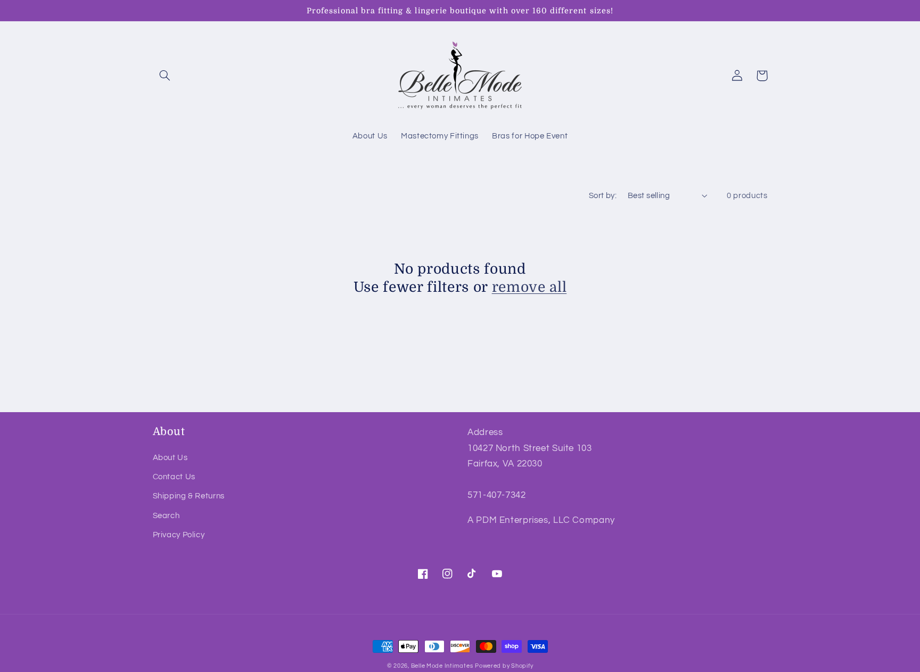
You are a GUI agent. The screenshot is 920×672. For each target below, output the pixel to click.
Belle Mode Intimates (442, 666)
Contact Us (174, 477)
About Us (170, 458)
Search (166, 516)
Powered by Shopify (504, 666)
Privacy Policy (179, 535)
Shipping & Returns (189, 496)
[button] (165, 75)
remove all (529, 287)
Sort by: (603, 196)
